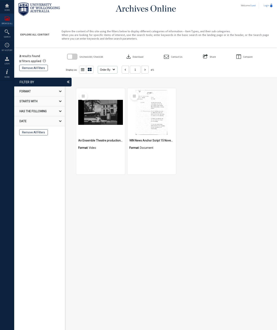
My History (7, 50)
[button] (173, 56)
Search (7, 37)
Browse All (7, 23)
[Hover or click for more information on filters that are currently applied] (44, 61)
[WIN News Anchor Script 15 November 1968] (151, 112)
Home (7, 10)
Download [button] (134, 57)
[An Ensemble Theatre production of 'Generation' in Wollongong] (100, 112)
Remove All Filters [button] (33, 68)
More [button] (7, 77)
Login (7, 63)
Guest (253, 5)
